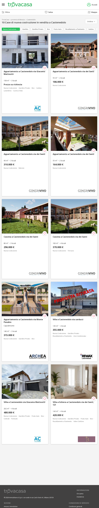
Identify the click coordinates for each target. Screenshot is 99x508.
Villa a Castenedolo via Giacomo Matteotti (24, 402)
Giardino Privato (37, 29)
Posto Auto (58, 29)
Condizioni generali (75, 506)
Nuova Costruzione (9, 29)
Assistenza (80, 497)
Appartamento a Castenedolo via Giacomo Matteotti (24, 72)
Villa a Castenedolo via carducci (68, 319)
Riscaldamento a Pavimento (75, 29)
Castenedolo (31, 20)
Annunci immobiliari (11, 506)
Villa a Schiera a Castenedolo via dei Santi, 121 (73, 403)
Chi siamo (80, 494)
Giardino (25, 29)
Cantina (91, 29)
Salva (50, 12)
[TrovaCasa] (20, 4)
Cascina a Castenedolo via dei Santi (21, 236)
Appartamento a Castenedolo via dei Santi (73, 71)
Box (48, 29)
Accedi (94, 4)
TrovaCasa (5, 20)
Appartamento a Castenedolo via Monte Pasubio (23, 320)
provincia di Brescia (18, 20)
